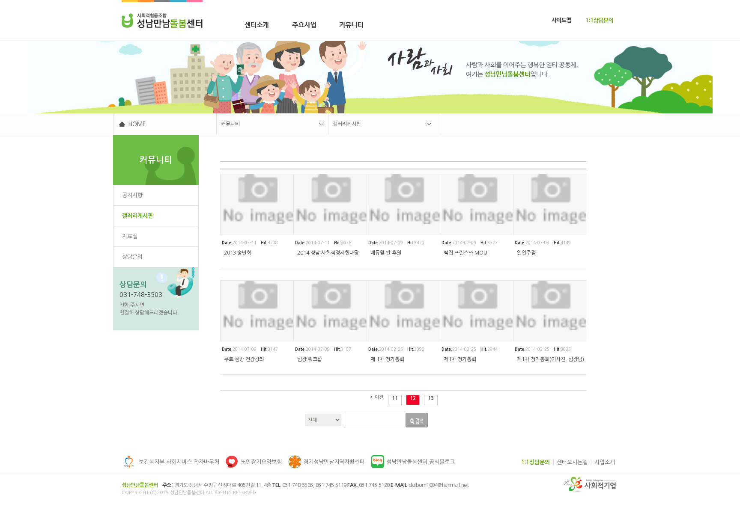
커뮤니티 (230, 124)
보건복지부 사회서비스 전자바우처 (179, 462)
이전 (379, 397)
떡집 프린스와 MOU (465, 252)
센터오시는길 (572, 462)
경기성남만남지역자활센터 (334, 462)
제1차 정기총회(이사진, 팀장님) (550, 359)
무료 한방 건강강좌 (244, 359)
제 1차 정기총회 (387, 359)
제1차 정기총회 (460, 359)
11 (395, 398)
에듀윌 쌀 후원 (385, 252)
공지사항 (132, 195)
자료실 (129, 236)
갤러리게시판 (347, 124)
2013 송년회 (237, 252)
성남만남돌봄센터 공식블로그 (420, 462)
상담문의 (132, 257)
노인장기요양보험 (261, 462)
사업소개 (604, 462)
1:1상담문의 (535, 462)
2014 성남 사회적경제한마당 (328, 252)
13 (431, 398)
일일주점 (526, 252)
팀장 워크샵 (309, 359)
